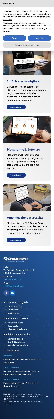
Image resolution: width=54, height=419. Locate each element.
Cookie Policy (37, 401)
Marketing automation (18, 345)
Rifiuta (14, 38)
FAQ (4, 401)
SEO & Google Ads (16, 342)
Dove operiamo (13, 401)
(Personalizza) (8, 404)
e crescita (25, 217)
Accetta (39, 38)
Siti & (23, 81)
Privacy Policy (25, 401)
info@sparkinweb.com (13, 286)
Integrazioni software (17, 329)
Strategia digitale (15, 339)
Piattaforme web (15, 323)
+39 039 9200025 (12, 279)
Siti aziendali (13, 310)
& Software (23, 149)
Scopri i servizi (16, 107)
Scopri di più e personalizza (27, 45)
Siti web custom (15, 307)
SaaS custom (14, 326)
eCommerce (13, 313)
